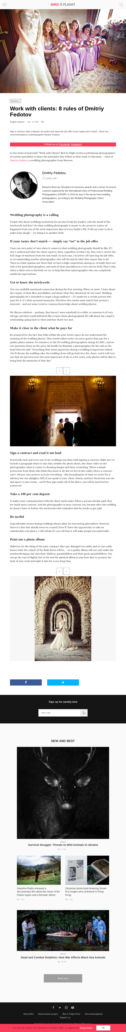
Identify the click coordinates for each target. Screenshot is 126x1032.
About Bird (28, 1014)
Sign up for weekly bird (63, 702)
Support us (65, 1017)
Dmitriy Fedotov (19, 160)
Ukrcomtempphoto (94, 1014)
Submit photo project (48, 1014)
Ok (103, 1028)
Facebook (64, 144)
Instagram (76, 144)
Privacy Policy (86, 1028)
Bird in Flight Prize (71, 1014)
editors (89, 1023)
